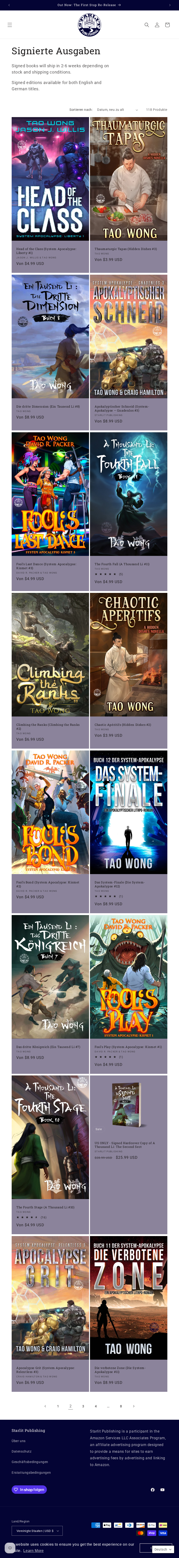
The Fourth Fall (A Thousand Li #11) (122, 564)
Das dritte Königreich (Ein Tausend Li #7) (48, 1047)
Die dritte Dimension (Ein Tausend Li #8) (48, 407)
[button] (10, 25)
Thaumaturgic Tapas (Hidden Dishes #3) (126, 249)
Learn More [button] (33, 1551)
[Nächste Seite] (133, 1406)
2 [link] (70, 1406)
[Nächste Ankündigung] (170, 5)
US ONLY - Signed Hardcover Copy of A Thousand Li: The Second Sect (125, 1145)
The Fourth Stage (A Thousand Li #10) (45, 1208)
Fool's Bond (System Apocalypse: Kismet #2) (47, 884)
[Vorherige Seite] (45, 1406)
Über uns (19, 1441)
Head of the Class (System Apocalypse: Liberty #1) (46, 251)
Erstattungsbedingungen (31, 1472)
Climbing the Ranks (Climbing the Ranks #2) (48, 727)
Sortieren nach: (81, 110)
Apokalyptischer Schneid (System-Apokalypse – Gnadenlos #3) (122, 408)
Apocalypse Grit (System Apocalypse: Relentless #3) (45, 1370)
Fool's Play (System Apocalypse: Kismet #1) (128, 1047)
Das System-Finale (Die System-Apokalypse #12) (120, 884)
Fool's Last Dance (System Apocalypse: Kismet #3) (46, 566)
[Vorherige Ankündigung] (9, 5)
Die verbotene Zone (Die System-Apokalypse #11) (120, 1370)
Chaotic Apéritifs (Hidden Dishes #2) (123, 725)
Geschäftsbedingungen (30, 1462)
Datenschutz (22, 1451)
